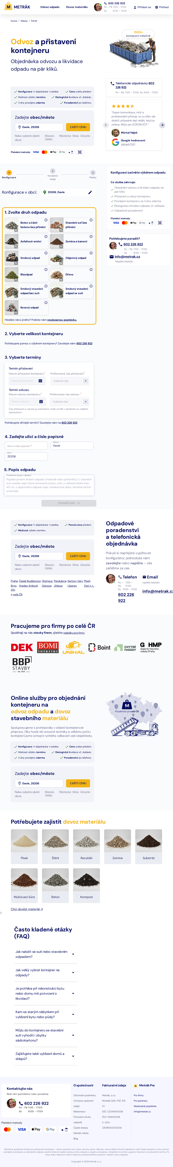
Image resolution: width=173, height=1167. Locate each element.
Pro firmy (139, 1095)
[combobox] (42, 127)
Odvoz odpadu (49, 7)
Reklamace (79, 1111)
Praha (14, 581)
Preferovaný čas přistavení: (68, 373)
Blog (75, 1138)
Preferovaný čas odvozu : (65, 394)
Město (56, 442)
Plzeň (87, 581)
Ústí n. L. (89, 586)
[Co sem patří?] (46, 220)
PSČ (10, 453)
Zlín (13, 590)
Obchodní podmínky (84, 1095)
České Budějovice (30, 581)
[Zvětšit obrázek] (16, 230)
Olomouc (47, 581)
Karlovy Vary (75, 581)
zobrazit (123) (128, 144)
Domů (14, 20)
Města (24, 20)
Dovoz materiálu (77, 7)
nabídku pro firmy (74, 633)
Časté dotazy (80, 1127)
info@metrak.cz (127, 257)
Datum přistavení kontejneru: (27, 373)
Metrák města (81, 1133)
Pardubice (60, 581)
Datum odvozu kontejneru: (25, 394)
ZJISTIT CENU (78, 127)
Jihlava (58, 586)
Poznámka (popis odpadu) (18, 475)
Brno (14, 586)
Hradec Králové (28, 586)
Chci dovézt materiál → (27, 909)
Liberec (72, 586)
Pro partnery (140, 1100)
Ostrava (47, 586)
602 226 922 (116, 3)
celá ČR (17, 594)
